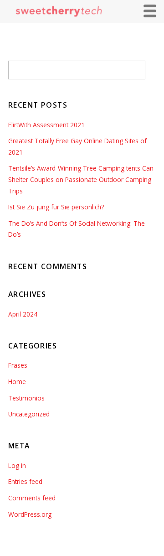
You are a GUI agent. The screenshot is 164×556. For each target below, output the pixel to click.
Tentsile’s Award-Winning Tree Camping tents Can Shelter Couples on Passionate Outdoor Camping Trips (81, 179)
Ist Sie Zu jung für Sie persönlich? (56, 207)
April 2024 (22, 314)
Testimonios (26, 398)
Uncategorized (29, 414)
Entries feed (25, 481)
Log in (17, 465)
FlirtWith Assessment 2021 (46, 124)
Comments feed (32, 498)
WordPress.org (29, 514)
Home (17, 381)
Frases (17, 365)
